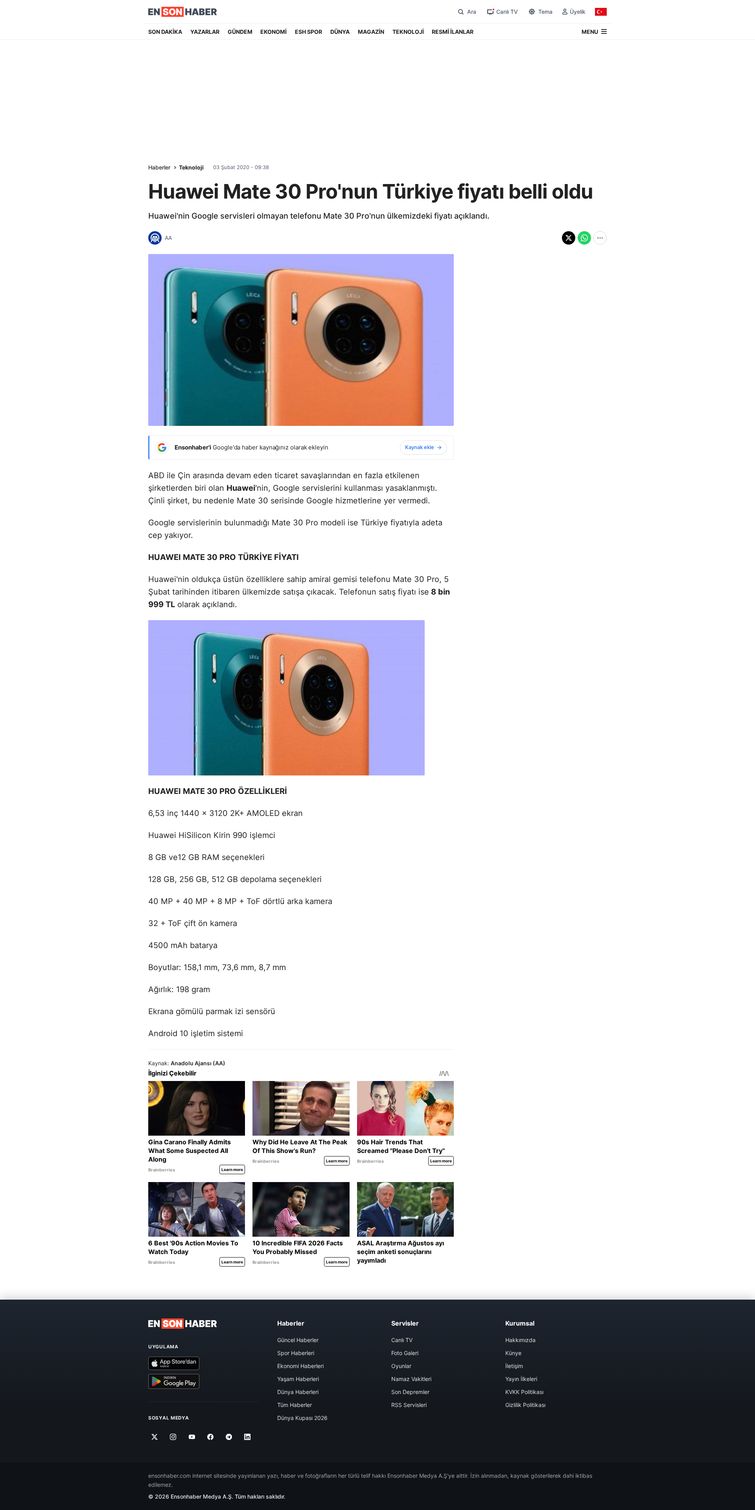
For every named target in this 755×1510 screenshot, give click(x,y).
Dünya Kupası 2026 (302, 1417)
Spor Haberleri (295, 1353)
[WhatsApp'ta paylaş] (584, 238)
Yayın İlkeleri (521, 1379)
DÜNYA (340, 31)
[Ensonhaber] (182, 12)
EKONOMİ (273, 31)
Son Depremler (410, 1391)
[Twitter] (154, 1437)
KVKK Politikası (524, 1391)
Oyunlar (401, 1366)
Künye (513, 1353)
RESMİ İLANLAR (452, 31)
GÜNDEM (240, 31)
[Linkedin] (247, 1437)
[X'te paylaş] (568, 238)
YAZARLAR (204, 31)
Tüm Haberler (294, 1404)
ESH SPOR (308, 31)
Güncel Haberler (298, 1340)
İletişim (514, 1366)
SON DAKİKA (165, 31)
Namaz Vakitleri (411, 1379)
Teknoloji (191, 167)
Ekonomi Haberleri (300, 1366)
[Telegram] (229, 1437)
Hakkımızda (520, 1340)
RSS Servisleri (409, 1404)
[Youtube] (191, 1437)
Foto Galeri (404, 1353)
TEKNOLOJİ (408, 31)
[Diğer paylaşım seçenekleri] (600, 238)
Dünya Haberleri (298, 1391)
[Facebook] (210, 1437)
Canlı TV (401, 1340)
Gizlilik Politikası (525, 1404)
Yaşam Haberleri (298, 1379)
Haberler (159, 167)
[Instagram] (173, 1437)
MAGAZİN (371, 31)
